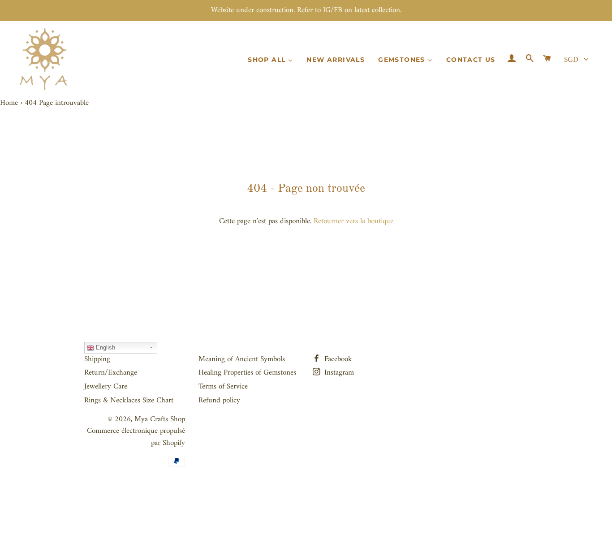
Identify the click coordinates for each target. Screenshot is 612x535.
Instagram (338, 373)
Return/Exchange (110, 373)
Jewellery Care (105, 386)
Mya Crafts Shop (159, 419)
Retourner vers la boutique (353, 221)
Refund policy (219, 400)
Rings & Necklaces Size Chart (128, 400)
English (104, 347)
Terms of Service (223, 386)
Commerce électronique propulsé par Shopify (136, 437)
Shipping (97, 359)
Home (9, 103)
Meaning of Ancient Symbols (241, 359)
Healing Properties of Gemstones (247, 373)
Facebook (337, 359)
